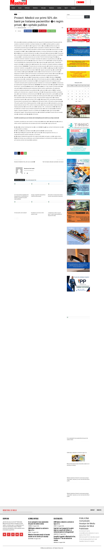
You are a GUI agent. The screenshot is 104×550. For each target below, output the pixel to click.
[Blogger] (4, 534)
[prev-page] (15, 218)
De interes (30, 538)
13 (79, 93)
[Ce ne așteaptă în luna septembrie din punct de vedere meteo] (78, 432)
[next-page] (17, 218)
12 (76, 93)
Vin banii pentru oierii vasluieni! (20, 212)
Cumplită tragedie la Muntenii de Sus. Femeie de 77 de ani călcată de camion (65, 538)
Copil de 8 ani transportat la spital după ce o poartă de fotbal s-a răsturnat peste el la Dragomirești (64, 530)
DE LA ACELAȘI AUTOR (31, 180)
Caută (68, 14)
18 (72, 96)
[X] (18, 153)
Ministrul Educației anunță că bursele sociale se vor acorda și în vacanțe (78, 464)
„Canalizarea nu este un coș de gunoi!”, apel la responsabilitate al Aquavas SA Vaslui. (55, 214)
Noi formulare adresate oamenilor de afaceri (53, 161)
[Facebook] (15, 153)
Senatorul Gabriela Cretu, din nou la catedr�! (24, 161)
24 (68, 99)
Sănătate (56, 534)
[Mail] (28, 173)
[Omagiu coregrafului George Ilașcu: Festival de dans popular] (39, 188)
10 (68, 93)
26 (76, 99)
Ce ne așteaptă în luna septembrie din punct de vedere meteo (77, 439)
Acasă (15, 12)
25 (72, 99)
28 (82, 99)
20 (79, 96)
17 (68, 96)
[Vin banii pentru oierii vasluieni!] (22, 206)
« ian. (76, 101)
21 (82, 96)
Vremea (30, 526)
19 (76, 96)
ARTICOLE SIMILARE (19, 180)
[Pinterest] (22, 153)
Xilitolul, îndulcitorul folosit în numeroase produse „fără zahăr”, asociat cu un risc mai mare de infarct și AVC (78, 479)
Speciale (56, 542)
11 (72, 93)
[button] (88, 2)
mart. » (80, 101)
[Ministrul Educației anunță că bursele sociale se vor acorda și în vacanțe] (78, 458)
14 (82, 93)
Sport (29, 532)
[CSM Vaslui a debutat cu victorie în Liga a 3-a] (78, 446)
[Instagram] (13, 534)
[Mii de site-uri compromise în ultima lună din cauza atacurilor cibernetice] (55, 188)
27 (79, 99)
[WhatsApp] (25, 153)
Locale (19, 12)
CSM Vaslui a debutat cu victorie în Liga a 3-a (77, 452)
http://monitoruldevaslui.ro (29, 170)
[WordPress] (21, 534)
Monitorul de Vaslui (22, 27)
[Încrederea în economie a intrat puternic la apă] (39, 206)
